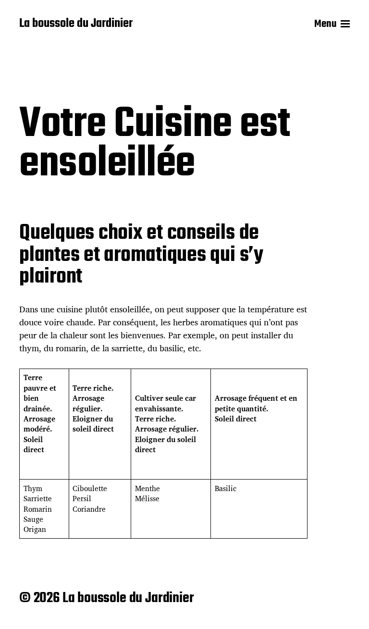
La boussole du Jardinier (76, 24)
